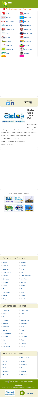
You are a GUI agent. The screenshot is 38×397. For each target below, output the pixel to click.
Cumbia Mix (27, 17)
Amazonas (6, 310)
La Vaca (26, 53)
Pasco (22, 327)
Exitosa (26, 37)
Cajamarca (6, 327)
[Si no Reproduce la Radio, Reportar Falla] (28, 100)
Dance (5, 285)
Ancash (5, 313)
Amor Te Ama (10, 21)
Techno (23, 295)
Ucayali (23, 346)
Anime (5, 262)
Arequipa (5, 320)
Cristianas (6, 279)
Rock (22, 289)
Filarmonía (9, 45)
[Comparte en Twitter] (8, 103)
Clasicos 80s (7, 272)
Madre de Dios (25, 320)
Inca (7, 53)
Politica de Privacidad (27, 381)
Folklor (5, 295)
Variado (23, 299)
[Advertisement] (19, 77)
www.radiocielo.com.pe (17, 139)
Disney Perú (27, 29)
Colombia (6, 371)
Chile (4, 368)
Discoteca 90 (28, 25)
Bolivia (5, 361)
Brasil (5, 364)
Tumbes (23, 343)
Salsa (22, 292)
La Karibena (27, 41)
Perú (22, 368)
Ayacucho (6, 323)
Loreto (23, 317)
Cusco (5, 330)
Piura (22, 330)
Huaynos (23, 262)
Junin (4, 343)
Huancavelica (7, 333)
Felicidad (9, 41)
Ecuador (5, 374)
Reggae (23, 285)
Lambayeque (24, 310)
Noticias (23, 282)
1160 (7, 13)
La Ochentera (28, 49)
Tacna (22, 340)
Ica (4, 340)
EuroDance (6, 292)
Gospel (5, 299)
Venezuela (24, 374)
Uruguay (23, 371)
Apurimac (6, 317)
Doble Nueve (28, 33)
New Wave (24, 279)
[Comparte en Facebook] (12, 102)
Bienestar (9, 25)
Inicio (6, 381)
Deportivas (6, 289)
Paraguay (23, 364)
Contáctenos (18, 385)
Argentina (6, 358)
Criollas (5, 275)
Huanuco (5, 336)
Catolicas (6, 269)
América (8, 17)
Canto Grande (10, 29)
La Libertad (6, 346)
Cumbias (5, 282)
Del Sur (26, 21)
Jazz (22, 272)
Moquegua (24, 323)
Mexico (23, 361)
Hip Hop (23, 266)
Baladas (5, 266)
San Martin (24, 336)
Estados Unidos (25, 358)
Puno (22, 333)
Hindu (22, 269)
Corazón (26, 13)
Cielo (7, 33)
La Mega (26, 45)
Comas (8, 37)
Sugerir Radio (14, 381)
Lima (22, 313)
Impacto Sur (9, 49)
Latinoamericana (26, 275)
